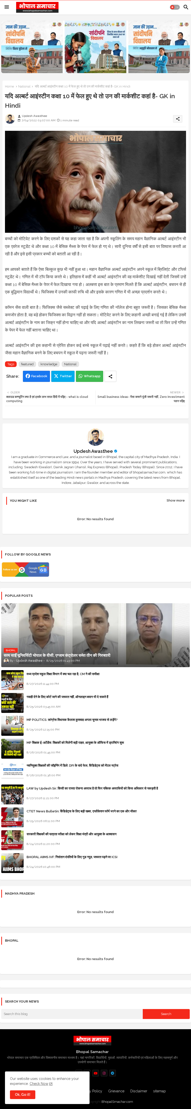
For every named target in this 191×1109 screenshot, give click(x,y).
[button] (175, 7)
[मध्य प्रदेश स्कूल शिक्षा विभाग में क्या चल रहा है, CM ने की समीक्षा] (12, 680)
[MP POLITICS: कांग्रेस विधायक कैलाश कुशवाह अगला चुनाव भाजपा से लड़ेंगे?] (12, 726)
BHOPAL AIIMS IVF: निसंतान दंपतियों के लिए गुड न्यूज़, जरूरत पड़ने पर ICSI (72, 857)
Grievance (116, 1091)
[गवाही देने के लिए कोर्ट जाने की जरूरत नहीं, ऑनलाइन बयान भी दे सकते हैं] (12, 703)
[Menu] (6, 7)
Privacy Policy (91, 1091)
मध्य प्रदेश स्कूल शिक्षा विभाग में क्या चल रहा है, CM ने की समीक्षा (63, 674)
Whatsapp (92, 376)
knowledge (49, 364)
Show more (176, 500)
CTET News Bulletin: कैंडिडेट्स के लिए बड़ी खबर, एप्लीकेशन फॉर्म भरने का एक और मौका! (82, 811)
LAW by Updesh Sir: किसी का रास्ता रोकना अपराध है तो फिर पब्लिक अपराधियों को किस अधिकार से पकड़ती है (92, 788)
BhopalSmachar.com (117, 1102)
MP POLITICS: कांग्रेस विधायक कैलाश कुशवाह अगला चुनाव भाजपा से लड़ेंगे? (72, 720)
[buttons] (95, 1073)
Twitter (66, 376)
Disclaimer (138, 1091)
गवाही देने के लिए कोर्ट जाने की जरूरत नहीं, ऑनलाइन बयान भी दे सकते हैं (67, 697)
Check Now (39, 1084)
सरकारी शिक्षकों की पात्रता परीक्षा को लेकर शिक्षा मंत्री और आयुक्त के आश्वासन (71, 834)
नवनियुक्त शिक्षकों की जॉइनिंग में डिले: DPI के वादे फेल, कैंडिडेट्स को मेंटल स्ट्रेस (72, 765)
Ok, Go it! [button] (22, 1095)
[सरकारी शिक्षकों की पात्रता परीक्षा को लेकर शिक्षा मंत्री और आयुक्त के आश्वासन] (12, 840)
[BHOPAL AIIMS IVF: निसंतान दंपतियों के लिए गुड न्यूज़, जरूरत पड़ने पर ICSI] (12, 863)
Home (9, 86)
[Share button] (110, 376)
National (24, 86)
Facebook (39, 376)
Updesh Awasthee (93, 451)
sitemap (159, 1091)
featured (27, 364)
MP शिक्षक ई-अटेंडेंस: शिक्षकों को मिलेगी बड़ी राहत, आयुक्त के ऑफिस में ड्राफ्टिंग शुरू (75, 742)
